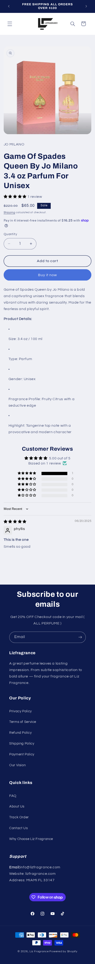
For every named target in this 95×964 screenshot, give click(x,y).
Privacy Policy (20, 711)
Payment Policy (21, 754)
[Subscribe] (80, 637)
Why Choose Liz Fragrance (31, 839)
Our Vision (17, 765)
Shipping (9, 212)
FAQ (12, 796)
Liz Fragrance (39, 951)
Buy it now (47, 275)
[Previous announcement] (9, 6)
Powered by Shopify (63, 951)
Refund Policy (20, 732)
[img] (15, 521)
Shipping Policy (21, 743)
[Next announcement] (86, 6)
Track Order (19, 817)
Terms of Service (22, 722)
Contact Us (18, 828)
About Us (16, 806)
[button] (9, 23)
